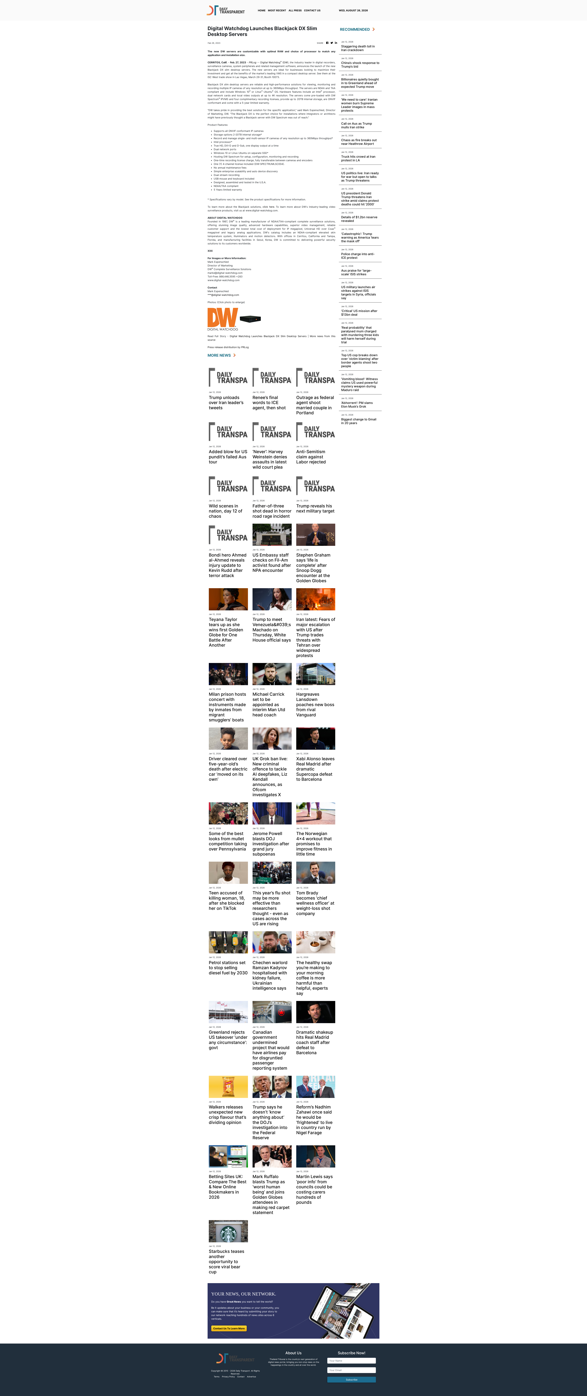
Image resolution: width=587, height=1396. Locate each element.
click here (268, 206)
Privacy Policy (228, 1377)
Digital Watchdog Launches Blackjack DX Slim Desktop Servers (268, 336)
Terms (217, 1377)
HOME (262, 10)
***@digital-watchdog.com (223, 294)
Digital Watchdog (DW (274, 62)
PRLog (252, 62)
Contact (241, 1377)
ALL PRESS (295, 10)
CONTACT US (312, 10)
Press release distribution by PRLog (228, 347)
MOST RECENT (277, 10)
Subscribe (351, 1379)
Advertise (251, 1377)
